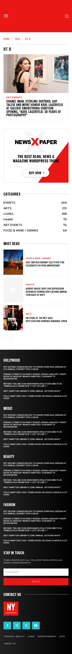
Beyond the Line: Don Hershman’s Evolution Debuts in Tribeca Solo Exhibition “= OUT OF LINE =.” (32, 385)
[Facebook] (7, 625)
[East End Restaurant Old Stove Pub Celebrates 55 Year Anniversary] (13, 262)
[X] (26, 625)
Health (30, 285)
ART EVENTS (14, 97)
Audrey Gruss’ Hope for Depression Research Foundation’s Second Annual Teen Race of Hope (46, 291)
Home (6, 38)
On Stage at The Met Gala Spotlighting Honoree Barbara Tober (46, 319)
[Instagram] (17, 625)
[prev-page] (5, 337)
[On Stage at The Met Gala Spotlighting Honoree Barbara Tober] (13, 317)
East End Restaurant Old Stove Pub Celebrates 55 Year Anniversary (45, 263)
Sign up (36, 581)
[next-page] (11, 337)
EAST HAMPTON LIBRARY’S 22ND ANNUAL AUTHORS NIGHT (32, 391)
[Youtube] (36, 625)
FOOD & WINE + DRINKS (38, 258)
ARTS (28, 314)
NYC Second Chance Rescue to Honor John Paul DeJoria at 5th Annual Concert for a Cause (34, 368)
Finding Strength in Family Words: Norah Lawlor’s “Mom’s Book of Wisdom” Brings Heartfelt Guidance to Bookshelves (34, 376)
